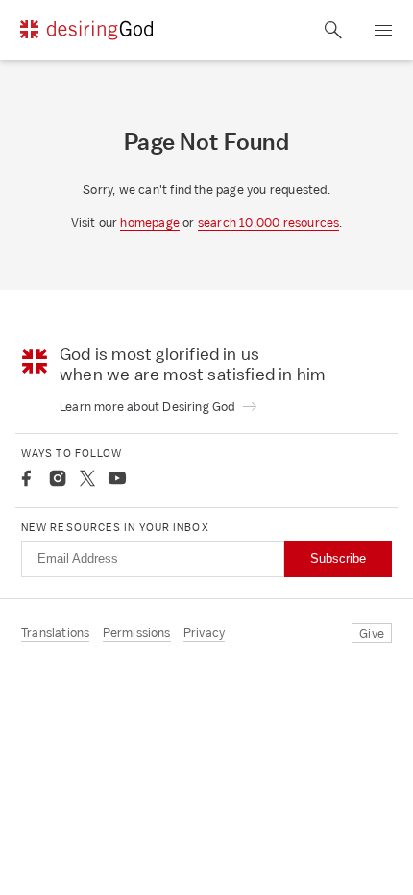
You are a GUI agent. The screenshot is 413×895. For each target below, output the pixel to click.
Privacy (204, 632)
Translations (55, 632)
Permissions (137, 632)
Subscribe (338, 558)
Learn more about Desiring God (149, 407)
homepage (150, 222)
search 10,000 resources (269, 222)
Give (371, 633)
